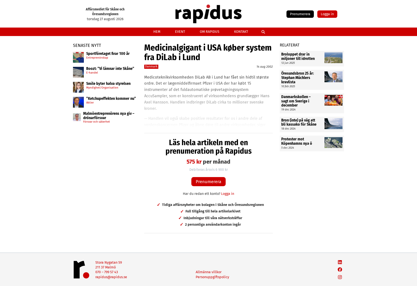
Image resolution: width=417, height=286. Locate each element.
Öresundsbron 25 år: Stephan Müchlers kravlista (297, 77)
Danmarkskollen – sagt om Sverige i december (296, 101)
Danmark (151, 66)
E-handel (92, 72)
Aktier (90, 102)
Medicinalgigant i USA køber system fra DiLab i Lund (208, 52)
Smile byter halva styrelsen (108, 84)
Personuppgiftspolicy (212, 277)
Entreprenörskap (97, 57)
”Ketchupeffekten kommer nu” (111, 99)
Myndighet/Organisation (102, 87)
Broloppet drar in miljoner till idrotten (298, 56)
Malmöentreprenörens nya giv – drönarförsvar (108, 116)
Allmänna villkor (209, 272)
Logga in (327, 14)
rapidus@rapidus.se (111, 277)
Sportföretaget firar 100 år (108, 54)
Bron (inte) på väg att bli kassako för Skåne (298, 122)
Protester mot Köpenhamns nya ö (296, 141)
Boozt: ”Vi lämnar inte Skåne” (110, 69)
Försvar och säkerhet (96, 121)
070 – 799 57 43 (106, 272)
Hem (156, 32)
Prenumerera (300, 14)
